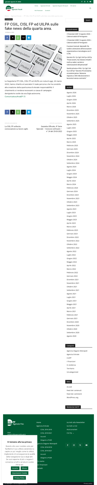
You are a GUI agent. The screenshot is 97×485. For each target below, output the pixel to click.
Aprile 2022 (71, 265)
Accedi (69, 387)
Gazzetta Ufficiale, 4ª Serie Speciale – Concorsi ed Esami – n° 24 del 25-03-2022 (49, 128)
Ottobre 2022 (72, 244)
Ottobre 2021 (72, 286)
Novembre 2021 (73, 283)
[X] (87, 1)
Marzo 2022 (71, 269)
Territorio (70, 368)
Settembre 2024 (73, 163)
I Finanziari (71, 361)
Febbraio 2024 (72, 188)
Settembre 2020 (73, 332)
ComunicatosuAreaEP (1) (15, 96)
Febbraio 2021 (72, 315)
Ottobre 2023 (72, 202)
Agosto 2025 (71, 124)
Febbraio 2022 (72, 272)
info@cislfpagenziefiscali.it (16, 434)
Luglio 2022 (71, 255)
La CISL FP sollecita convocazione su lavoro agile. (16, 127)
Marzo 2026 (71, 107)
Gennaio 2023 (72, 234)
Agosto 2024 (71, 167)
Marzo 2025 (71, 142)
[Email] (23, 37)
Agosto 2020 (71, 336)
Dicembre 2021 (73, 279)
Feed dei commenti (74, 394)
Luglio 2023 (71, 212)
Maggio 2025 (72, 135)
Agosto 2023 (71, 209)
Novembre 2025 (73, 114)
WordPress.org (72, 397)
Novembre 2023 (73, 198)
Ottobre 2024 (72, 159)
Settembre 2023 (73, 205)
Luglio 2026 (71, 96)
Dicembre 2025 (73, 110)
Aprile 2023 (71, 223)
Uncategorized (72, 372)
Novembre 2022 (73, 241)
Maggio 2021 (72, 304)
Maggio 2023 (72, 219)
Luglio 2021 (71, 297)
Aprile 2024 (71, 181)
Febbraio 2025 (72, 145)
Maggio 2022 (72, 262)
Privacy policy (88, 483)
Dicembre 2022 (73, 237)
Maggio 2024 (72, 177)
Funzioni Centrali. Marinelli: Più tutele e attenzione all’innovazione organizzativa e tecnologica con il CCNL (79, 50)
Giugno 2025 (72, 131)
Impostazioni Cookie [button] (19, 473)
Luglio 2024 (71, 170)
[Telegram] (28, 37)
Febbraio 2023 (72, 230)
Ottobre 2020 (72, 329)
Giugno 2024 (72, 174)
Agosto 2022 (71, 251)
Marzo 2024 (71, 184)
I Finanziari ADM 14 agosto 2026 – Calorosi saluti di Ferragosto (79, 41)
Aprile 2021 (71, 308)
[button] (90, 8)
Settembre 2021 (73, 290)
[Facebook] (81, 1)
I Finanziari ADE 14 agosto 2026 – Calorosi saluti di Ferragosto (79, 35)
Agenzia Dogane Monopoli (77, 351)
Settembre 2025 (73, 121)
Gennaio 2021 (72, 318)
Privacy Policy (19, 478)
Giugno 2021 (72, 301)
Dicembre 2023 (73, 195)
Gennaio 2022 (72, 276)
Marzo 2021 (71, 311)
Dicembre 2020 (73, 322)
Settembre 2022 (73, 248)
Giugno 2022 (72, 258)
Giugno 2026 (72, 99)
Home (7, 16)
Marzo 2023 (71, 227)
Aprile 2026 (71, 103)
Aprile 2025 (71, 138)
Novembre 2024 (73, 156)
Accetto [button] (15, 468)
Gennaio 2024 (72, 191)
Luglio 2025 (71, 128)
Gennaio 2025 (72, 149)
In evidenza (8, 19)
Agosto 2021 (71, 294)
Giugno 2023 (72, 216)
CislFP (69, 358)
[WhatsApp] (18, 37)
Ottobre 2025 (72, 117)
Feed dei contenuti (74, 390)
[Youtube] (90, 1)
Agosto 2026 (71, 92)
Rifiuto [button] (24, 468)
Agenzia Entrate (16, 16)
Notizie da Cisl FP (73, 407)
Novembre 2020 (73, 325)
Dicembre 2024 (73, 152)
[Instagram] (84, 1)
